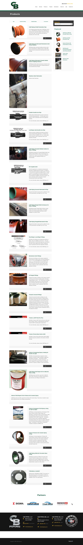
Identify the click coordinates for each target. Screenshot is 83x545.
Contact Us (71, 6)
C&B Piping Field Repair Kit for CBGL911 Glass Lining (39, 372)
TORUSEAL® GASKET (34, 471)
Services (40, 6)
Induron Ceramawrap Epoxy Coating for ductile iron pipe (38, 353)
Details (48, 38)
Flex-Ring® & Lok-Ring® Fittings (37, 237)
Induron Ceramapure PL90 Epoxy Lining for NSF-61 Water (38, 409)
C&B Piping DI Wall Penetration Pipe (37, 27)
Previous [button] (9, 503)
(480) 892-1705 (42, 523)
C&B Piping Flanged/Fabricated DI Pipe (38, 221)
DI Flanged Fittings (33, 275)
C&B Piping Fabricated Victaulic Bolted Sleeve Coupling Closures (38, 61)
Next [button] (73, 503)
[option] (13, 503)
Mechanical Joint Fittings (35, 256)
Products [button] (45, 6)
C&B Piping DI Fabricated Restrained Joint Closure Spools (39, 44)
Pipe (13, 21)
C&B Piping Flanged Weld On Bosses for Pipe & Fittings (39, 205)
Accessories (46, 21)
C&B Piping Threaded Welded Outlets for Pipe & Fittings (39, 149)
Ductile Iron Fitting (23, 21)
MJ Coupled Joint (33, 166)
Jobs (66, 6)
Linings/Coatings (34, 21)
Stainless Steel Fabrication (35, 76)
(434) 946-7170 (57, 522)
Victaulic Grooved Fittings (35, 294)
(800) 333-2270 (64, 3)
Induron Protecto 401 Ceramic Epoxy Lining (38, 433)
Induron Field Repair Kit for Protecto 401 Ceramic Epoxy (24, 395)
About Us (62, 6)
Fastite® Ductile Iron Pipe (35, 112)
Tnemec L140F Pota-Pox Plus (36, 317)
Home (36, 6)
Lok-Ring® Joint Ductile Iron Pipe (37, 130)
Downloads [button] (56, 6)
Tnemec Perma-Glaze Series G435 (37, 334)
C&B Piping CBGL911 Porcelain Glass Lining (38, 454)
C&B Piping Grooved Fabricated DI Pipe (38, 189)
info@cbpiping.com (29, 526)
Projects (50, 6)
